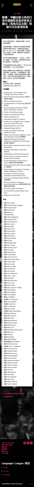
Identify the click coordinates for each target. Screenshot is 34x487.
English (5, 467)
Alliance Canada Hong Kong (14, 484)
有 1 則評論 (29, 31)
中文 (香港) (5, 453)
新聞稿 (18, 13)
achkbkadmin (8, 31)
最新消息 (4, 447)
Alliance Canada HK (8, 443)
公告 (15, 13)
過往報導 (4, 449)
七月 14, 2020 (19, 31)
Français (5, 471)
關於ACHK (5, 451)
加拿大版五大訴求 (7, 445)
